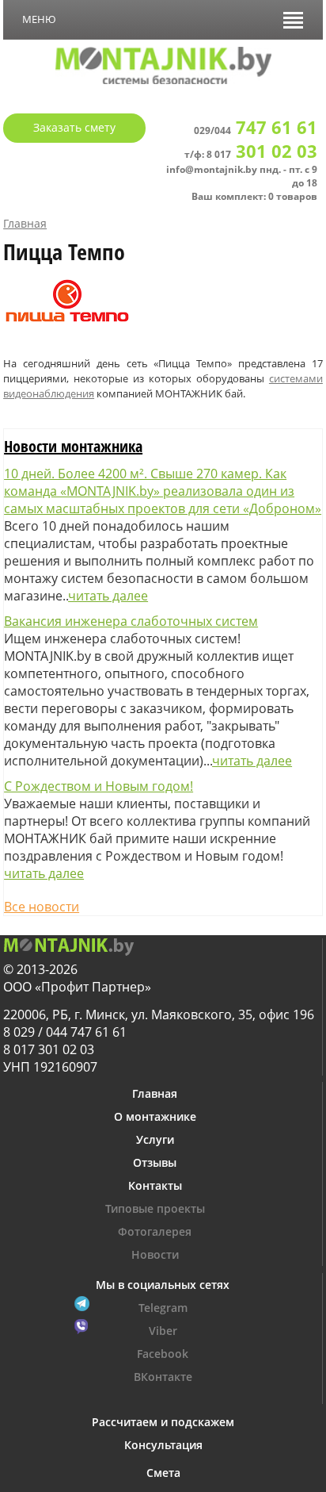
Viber (163, 1330)
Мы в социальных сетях (162, 1284)
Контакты (155, 1185)
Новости (155, 1254)
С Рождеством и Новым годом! (98, 786)
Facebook (162, 1353)
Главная (25, 223)
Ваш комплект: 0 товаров (254, 196)
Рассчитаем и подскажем (163, 1421)
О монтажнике (155, 1116)
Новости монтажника (73, 446)
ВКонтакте (163, 1376)
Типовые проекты (155, 1208)
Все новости (41, 906)
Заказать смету (74, 127)
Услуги (155, 1139)
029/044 (255, 130)
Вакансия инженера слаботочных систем (131, 621)
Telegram (163, 1307)
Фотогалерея (154, 1231)
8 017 (262, 154)
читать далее (108, 595)
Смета (163, 1472)
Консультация (163, 1444)
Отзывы (154, 1162)
